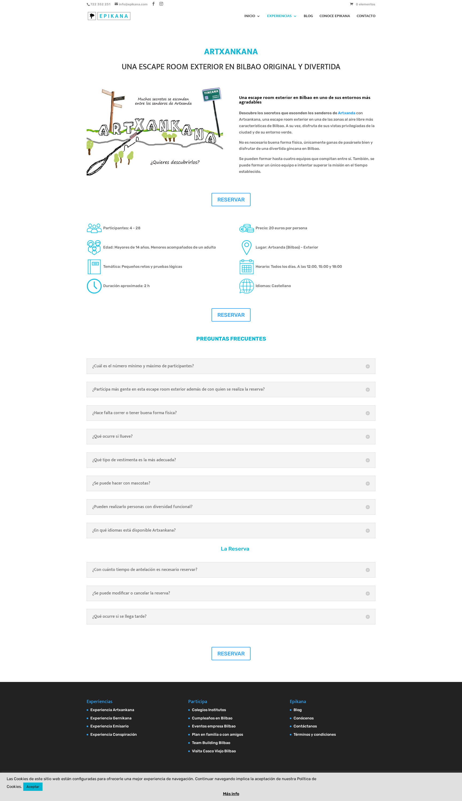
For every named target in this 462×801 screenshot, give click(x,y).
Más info (231, 793)
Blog (298, 710)
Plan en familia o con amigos (217, 734)
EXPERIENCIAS (279, 16)
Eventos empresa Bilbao (214, 726)
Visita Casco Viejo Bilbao (214, 751)
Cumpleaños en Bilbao (212, 718)
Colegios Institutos (209, 710)
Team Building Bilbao (211, 743)
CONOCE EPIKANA (334, 16)
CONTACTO (366, 16)
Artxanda (347, 113)
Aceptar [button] (32, 787)
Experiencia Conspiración (113, 734)
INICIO (249, 16)
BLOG (308, 16)
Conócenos (304, 718)
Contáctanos (305, 726)
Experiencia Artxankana (112, 710)
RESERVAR (231, 199)
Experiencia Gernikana (111, 718)
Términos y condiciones (315, 734)
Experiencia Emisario (109, 726)
